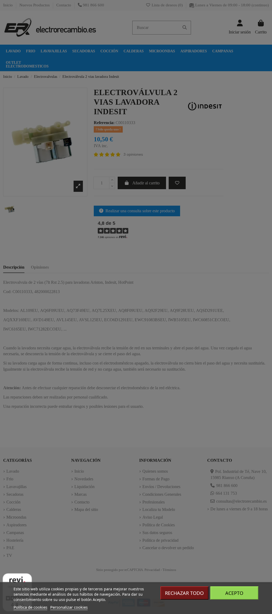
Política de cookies (30, 607)
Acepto (234, 593)
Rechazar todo (184, 593)
